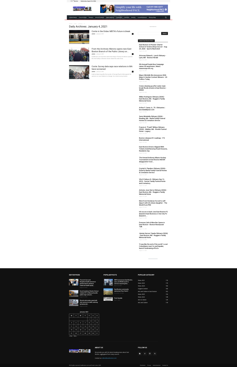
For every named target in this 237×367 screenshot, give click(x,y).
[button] (166, 17)
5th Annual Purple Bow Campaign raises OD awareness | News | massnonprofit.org (151, 66)
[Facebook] (145, 354)
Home (70, 24)
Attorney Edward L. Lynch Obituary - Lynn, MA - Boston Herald (152, 57)
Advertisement (156, 365)
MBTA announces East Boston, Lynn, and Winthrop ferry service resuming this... (123, 281)
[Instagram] (150, 353)
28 (85, 333)
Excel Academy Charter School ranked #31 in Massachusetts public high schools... (89, 293)
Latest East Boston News (146, 40)
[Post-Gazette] (108, 299)
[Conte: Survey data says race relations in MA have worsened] (79, 72)
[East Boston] (82, 9)
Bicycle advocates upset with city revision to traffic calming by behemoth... (89, 302)
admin (93, 33)
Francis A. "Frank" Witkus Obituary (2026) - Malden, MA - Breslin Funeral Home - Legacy (152, 129)
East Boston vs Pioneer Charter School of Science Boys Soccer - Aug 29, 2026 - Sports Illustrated (153, 47)
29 (89, 333)
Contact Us (165, 365)
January (80, 24)
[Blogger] (140, 354)
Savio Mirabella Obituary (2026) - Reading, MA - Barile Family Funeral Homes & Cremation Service (152, 118)
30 (93, 333)
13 (80, 326)
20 (80, 330)
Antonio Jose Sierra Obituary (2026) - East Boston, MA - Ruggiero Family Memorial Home (153, 192)
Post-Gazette (118, 298)
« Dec (70, 336)
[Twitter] (155, 354)
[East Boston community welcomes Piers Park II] (108, 291)
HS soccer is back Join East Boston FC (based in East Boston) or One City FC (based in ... (153, 214)
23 (93, 330)
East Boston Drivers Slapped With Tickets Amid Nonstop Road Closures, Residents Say (153, 149)
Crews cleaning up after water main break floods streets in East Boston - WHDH (153, 88)
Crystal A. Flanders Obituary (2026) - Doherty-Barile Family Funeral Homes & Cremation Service (153, 170)
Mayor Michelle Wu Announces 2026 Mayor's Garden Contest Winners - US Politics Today (153, 77)
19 (76, 330)
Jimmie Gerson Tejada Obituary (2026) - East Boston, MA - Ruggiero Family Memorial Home (153, 235)
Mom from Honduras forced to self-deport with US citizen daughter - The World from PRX (153, 203)
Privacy (149, 365)
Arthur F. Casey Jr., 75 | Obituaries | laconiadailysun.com (152, 109)
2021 (75, 24)
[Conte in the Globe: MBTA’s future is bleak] (79, 37)
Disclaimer (143, 365)
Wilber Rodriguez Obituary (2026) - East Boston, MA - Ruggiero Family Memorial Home (152, 99)
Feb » (75, 336)
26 (76, 333)
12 (76, 326)
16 (93, 326)
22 (89, 330)
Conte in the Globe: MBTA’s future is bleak (111, 31)
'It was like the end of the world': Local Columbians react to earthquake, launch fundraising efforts (153, 246)
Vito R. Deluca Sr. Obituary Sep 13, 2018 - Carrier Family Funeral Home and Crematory (152, 181)
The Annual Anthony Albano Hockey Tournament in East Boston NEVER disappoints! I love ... (152, 160)
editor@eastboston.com (109, 358)
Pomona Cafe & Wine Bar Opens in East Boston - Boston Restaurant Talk (152, 225)
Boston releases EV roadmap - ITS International (152, 139)
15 (89, 326)
